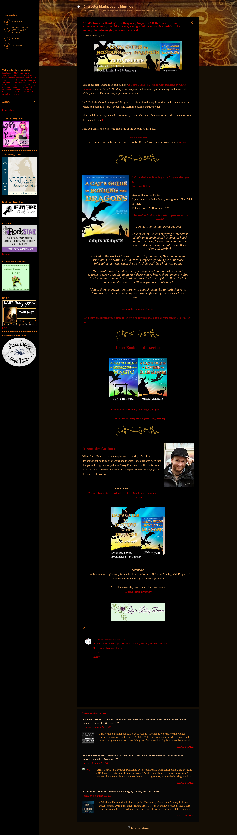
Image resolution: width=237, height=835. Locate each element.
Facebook (116, 492)
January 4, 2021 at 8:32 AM (115, 640)
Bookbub (139, 309)
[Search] (197, 7)
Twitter (126, 492)
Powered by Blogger (140, 828)
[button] (192, 23)
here (104, 119)
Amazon (183, 141)
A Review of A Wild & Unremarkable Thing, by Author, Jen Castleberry (120, 791)
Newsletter (103, 492)
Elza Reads (98, 639)
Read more (185, 746)
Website (91, 492)
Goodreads (127, 309)
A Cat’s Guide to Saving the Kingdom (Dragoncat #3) (138, 418)
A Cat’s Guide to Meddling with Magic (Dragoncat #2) (137, 409)
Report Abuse (8, 110)
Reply (96, 657)
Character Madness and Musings (108, 7)
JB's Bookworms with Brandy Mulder (17, 90)
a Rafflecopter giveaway (138, 591)
